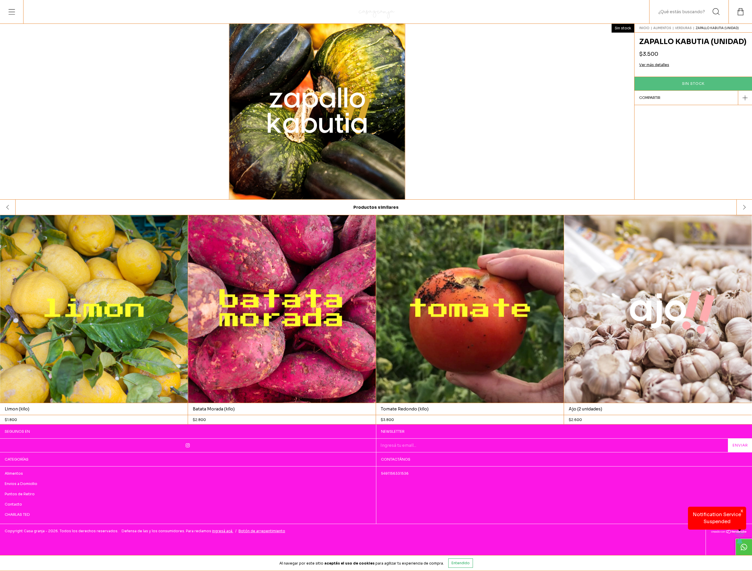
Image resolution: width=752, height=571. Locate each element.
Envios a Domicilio (21, 483)
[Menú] (12, 11)
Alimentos (662, 28)
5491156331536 (395, 473)
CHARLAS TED (17, 514)
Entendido (460, 563)
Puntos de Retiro (20, 494)
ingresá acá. (222, 531)
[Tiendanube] (729, 532)
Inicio (644, 28)
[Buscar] (716, 11)
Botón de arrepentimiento (262, 531)
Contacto (13, 504)
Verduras (683, 28)
